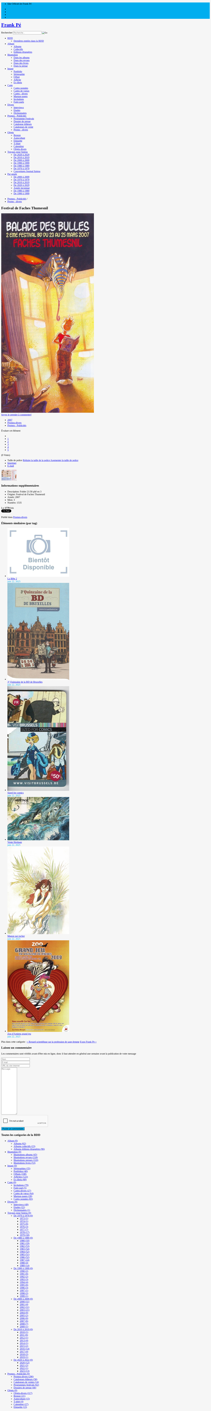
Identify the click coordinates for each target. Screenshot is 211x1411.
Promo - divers (21, 129)
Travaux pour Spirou (17, 152)
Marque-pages (20, 96)
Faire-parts (19, 102)
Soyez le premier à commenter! (16, 414)
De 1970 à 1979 (21, 168)
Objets (10, 132)
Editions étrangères (23, 52)
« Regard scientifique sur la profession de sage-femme (53, 1041)
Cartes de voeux (21, 91)
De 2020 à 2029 (21, 154)
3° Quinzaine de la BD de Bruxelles (24, 682)
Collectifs (18, 49)
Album (10, 43)
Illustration (12, 54)
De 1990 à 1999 (21, 163)
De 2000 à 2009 (21, 160)
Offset (17, 77)
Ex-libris (18, 82)
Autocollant (19, 138)
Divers (10, 104)
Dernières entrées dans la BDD (29, 41)
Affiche (17, 79)
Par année (12, 174)
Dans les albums (22, 57)
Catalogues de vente (23, 127)
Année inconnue (22, 188)
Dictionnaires (20, 113)
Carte (10, 85)
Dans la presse (21, 66)
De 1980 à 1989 (21, 165)
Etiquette (18, 140)
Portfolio (18, 71)
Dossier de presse (22, 121)
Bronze (17, 135)
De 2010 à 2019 (21, 157)
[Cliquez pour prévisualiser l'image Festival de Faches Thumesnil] (47, 412)
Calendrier (19, 146)
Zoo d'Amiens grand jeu (19, 1033)
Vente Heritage (14, 842)
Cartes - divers (21, 93)
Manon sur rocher (16, 936)
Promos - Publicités (16, 116)
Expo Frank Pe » (88, 1041)
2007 (9, 420)
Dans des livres (21, 63)
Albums (17, 46)
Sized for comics (15, 792)
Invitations (19, 99)
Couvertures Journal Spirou (27, 171)
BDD (10, 38)
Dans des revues (22, 60)
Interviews (19, 107)
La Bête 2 (12, 578)
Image (10, 68)
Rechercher (6, 32)
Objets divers (20, 149)
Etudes (17, 110)
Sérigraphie (19, 74)
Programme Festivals (24, 118)
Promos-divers (14, 422)
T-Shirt (17, 143)
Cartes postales (21, 88)
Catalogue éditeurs (23, 124)
